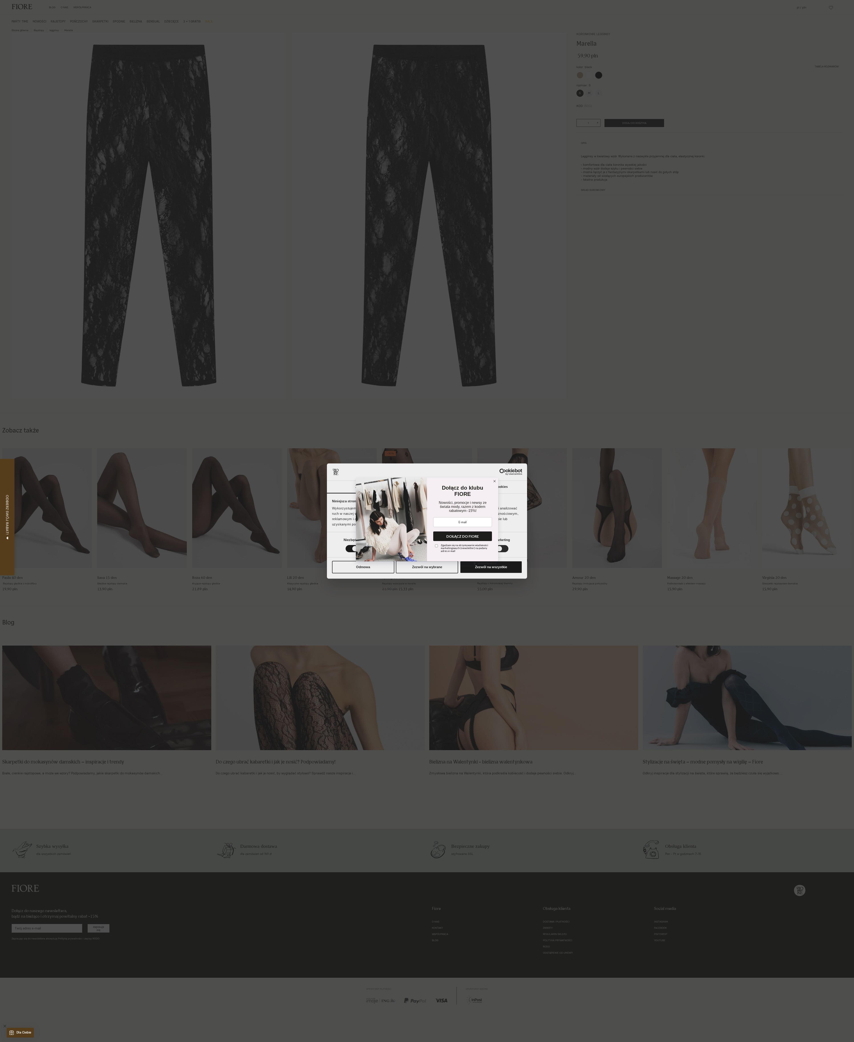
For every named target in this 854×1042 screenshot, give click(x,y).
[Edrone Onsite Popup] (427, 521)
